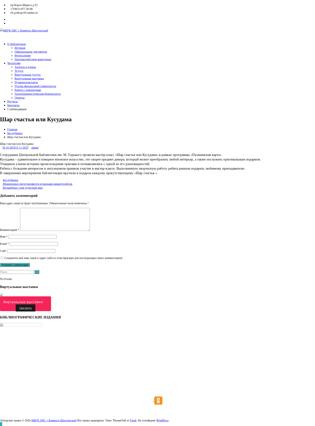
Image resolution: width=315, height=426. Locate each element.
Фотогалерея (22, 55)
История (20, 48)
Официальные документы (31, 51)
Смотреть (25, 308)
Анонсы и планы (25, 67)
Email (4, 243)
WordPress (162, 420)
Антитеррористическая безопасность (38, 94)
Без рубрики (15, 133)
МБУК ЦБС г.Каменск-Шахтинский (54, 420)
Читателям (13, 63)
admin (34, 147)
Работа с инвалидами (28, 90)
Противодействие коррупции (33, 59)
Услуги (19, 71)
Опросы (20, 97)
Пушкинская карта (26, 82)
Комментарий (9, 230)
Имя (3, 236)
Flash (133, 420)
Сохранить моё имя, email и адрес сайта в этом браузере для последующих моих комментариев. (63, 258)
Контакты (13, 105)
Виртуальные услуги (28, 74)
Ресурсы (12, 101)
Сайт (3, 251)
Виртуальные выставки (29, 78)
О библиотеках (16, 44)
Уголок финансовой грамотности (35, 86)
